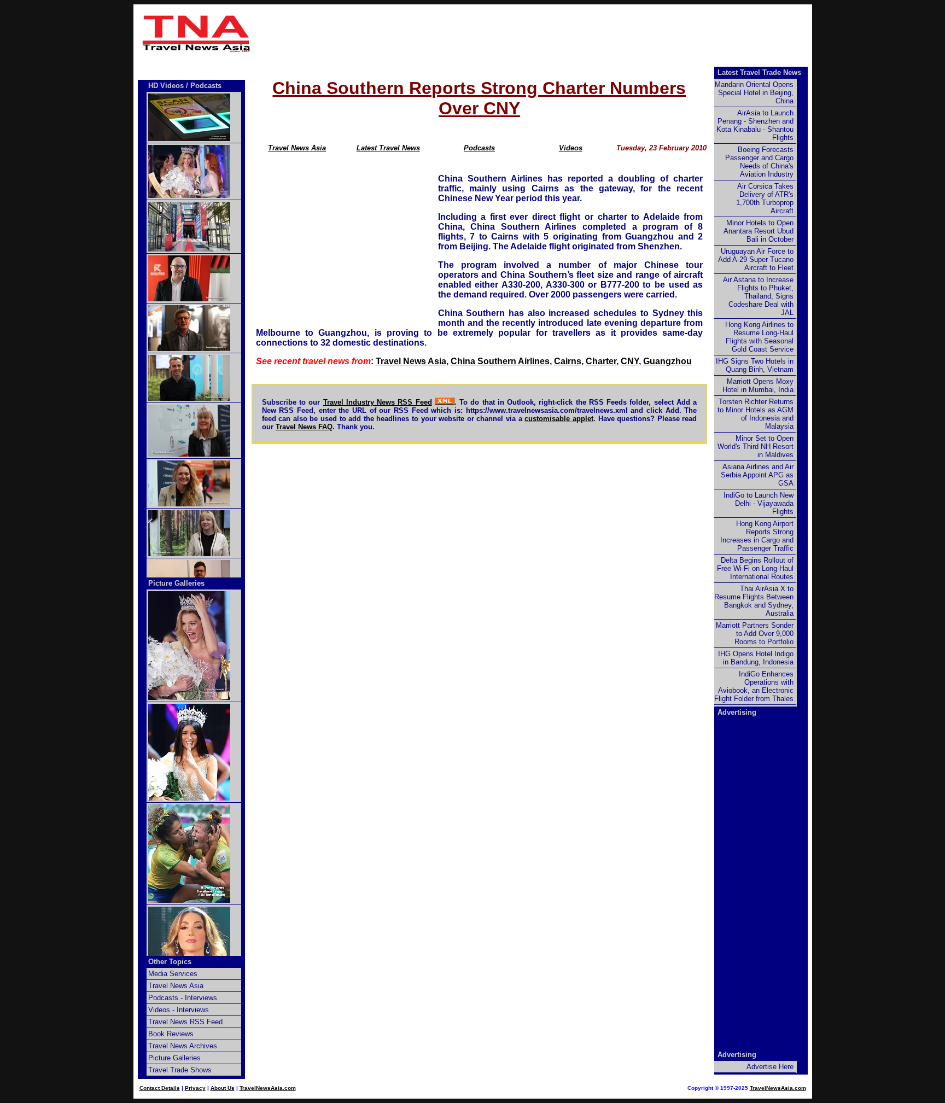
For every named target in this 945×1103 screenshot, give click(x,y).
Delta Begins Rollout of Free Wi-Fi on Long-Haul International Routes (755, 568)
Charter (601, 361)
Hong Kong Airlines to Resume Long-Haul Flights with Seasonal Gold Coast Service (759, 336)
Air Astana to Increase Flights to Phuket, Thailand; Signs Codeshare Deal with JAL (758, 296)
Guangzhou (667, 361)
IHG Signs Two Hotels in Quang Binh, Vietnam (755, 365)
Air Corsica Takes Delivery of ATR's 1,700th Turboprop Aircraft (765, 198)
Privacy (195, 1088)
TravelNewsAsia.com (268, 1088)
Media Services (172, 974)
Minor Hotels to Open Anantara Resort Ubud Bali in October (759, 231)
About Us (223, 1088)
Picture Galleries (176, 583)
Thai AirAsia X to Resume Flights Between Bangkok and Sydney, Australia (754, 601)
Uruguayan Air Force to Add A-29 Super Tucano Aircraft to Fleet (756, 259)
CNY (630, 361)
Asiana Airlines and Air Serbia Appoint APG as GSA (757, 475)
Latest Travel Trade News (759, 72)
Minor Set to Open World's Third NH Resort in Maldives (756, 446)
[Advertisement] (534, 33)
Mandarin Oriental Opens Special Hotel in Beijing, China (754, 92)
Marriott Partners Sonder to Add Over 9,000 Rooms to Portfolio (755, 633)
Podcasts (479, 148)
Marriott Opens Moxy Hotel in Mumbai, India (758, 385)
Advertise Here (770, 1067)
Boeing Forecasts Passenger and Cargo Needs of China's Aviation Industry (759, 161)
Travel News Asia (297, 148)
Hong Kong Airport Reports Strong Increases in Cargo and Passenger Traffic (757, 536)
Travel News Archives (182, 1046)
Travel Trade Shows (180, 1070)
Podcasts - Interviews (182, 998)
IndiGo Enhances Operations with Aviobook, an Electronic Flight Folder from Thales (754, 686)
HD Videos (166, 85)
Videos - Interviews (178, 1010)
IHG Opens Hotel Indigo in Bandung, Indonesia (756, 658)
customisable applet (558, 419)
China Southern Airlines (500, 361)
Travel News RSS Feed (185, 1022)
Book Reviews (171, 1034)
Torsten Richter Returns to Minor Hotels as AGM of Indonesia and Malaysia (756, 414)
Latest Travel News (388, 148)
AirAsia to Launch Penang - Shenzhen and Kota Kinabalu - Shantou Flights (755, 125)
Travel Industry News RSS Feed (377, 402)
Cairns (567, 361)
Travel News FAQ (304, 427)
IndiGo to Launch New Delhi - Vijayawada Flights (759, 503)
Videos (570, 148)
